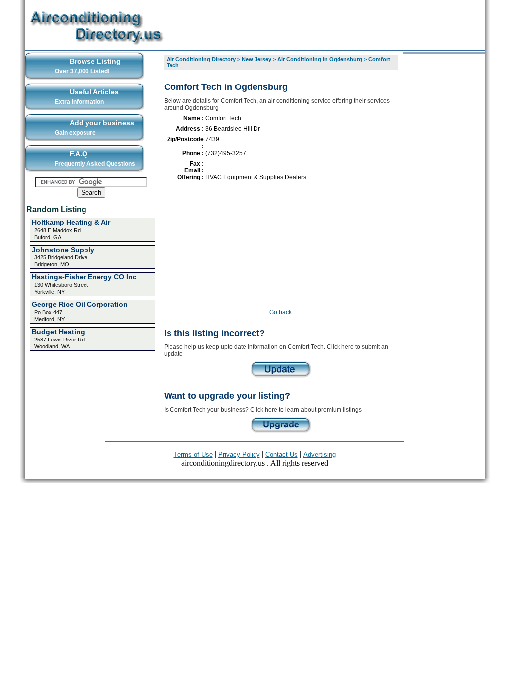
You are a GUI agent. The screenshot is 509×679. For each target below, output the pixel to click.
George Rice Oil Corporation (80, 304)
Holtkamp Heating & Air (71, 222)
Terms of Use (193, 454)
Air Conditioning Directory (201, 59)
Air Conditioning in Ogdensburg (319, 59)
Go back (280, 312)
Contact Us (281, 454)
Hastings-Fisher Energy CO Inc (84, 277)
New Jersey (256, 59)
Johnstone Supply (63, 250)
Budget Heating (58, 332)
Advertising (319, 454)
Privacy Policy (239, 454)
